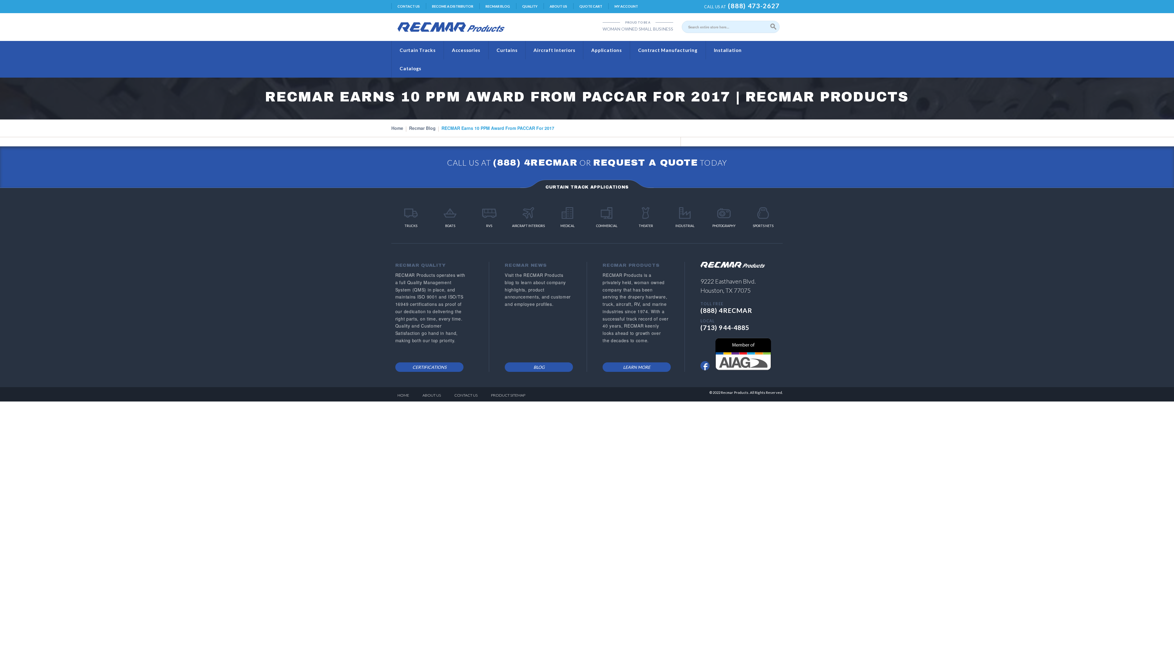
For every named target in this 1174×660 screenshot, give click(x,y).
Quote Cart (590, 6)
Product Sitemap (508, 395)
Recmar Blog (497, 6)
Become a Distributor (452, 6)
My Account (626, 6)
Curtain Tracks (418, 50)
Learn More (636, 367)
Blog (539, 367)
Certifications (429, 367)
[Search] (773, 27)
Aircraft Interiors (554, 50)
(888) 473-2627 (754, 5)
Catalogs (410, 68)
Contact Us (408, 6)
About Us (558, 6)
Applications (606, 50)
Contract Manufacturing (668, 50)
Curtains (507, 50)
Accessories (466, 50)
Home (397, 128)
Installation (728, 50)
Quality (529, 6)
